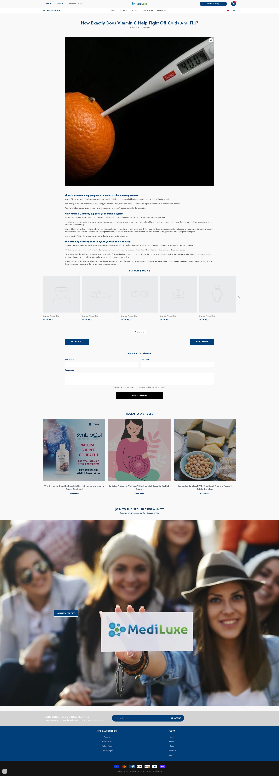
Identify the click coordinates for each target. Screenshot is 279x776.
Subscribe (176, 718)
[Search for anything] (213, 4)
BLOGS (60, 4)
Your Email (145, 359)
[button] (233, 3)
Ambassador (75, 4)
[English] (228, 10)
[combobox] (216, 4)
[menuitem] (48, 4)
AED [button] (232, 10)
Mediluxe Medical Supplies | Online (134, 771)
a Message (56, 10)
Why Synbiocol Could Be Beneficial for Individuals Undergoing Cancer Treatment (74, 488)
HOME (48, 4)
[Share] (211, 40)
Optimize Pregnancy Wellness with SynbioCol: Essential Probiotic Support (139, 488)
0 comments (145, 27)
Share (211, 40)
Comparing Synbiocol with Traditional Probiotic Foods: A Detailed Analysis (205, 488)
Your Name (69, 359)
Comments (69, 370)
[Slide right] (239, 298)
